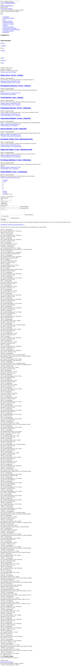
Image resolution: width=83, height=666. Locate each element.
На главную (6, 16)
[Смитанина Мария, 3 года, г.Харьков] (10, 115)
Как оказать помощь (8, 24)
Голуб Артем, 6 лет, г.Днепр (12, 97)
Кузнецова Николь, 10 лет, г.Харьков (16, 108)
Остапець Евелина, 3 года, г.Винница (16, 160)
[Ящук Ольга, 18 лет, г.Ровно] (8, 72)
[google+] (3, 8)
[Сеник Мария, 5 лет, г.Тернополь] (9, 168)
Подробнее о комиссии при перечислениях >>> (12, 224)
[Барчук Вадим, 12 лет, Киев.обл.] (9, 125)
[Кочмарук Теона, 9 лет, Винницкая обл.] (11, 136)
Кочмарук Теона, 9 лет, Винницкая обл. (17, 139)
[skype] (9, 8)
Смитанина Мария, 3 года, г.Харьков (16, 118)
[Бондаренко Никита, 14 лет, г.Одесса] (10, 82)
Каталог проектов (7, 21)
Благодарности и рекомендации (11, 29)
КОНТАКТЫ (6, 32)
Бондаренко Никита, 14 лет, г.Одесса (16, 86)
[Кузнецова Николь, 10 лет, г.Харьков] (10, 104)
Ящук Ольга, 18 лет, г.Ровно (12, 75)
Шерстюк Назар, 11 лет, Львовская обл (16, 149)
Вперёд (5, 191)
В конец (5, 193)
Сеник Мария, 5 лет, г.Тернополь (14, 172)
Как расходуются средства (10, 28)
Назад (4, 181)
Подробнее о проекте (8, 18)
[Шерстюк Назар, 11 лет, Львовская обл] (11, 146)
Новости (5, 25)
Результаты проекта (8, 26)
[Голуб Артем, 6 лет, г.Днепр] (8, 94)
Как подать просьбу (8, 31)
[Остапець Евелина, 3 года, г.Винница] (11, 156)
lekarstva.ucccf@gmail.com (7, 5)
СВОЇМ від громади (8, 22)
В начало (5, 180)
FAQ (4, 19)
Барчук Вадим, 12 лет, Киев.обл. (14, 128)
